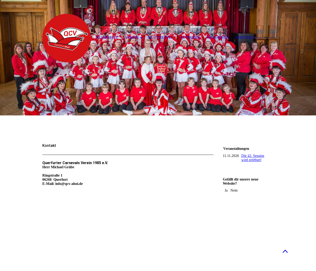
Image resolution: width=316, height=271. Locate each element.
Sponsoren (218, 37)
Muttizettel (160, 37)
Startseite (107, 37)
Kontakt (244, 37)
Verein (132, 37)
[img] (158, 57)
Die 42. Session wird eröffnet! (252, 158)
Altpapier (190, 37)
